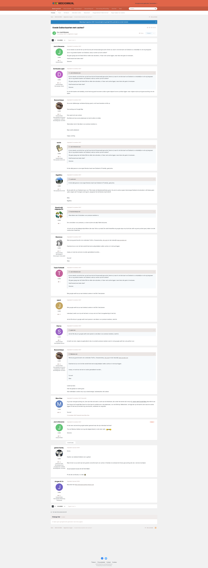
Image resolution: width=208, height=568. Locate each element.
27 (60, 223)
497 (60, 251)
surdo (59, 142)
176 (60, 189)
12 (59, 281)
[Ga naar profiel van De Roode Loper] (59, 74)
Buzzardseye (59, 100)
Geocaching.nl (78, 8)
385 (60, 412)
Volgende (60, 40)
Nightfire (59, 175)
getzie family (59, 448)
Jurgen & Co (59, 481)
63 (60, 340)
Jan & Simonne (59, 46)
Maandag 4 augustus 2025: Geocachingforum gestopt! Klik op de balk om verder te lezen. (104, 22)
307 (60, 314)
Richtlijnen (66, 12)
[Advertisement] (99, 543)
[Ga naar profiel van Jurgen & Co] (59, 487)
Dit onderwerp (148, 8)
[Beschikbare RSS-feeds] (155, 528)
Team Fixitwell (59, 268)
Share (141, 33)
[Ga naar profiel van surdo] (59, 148)
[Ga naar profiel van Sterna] (59, 331)
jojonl (59, 300)
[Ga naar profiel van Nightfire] (59, 180)
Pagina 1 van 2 (71, 40)
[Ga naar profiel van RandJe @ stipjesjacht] (59, 215)
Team (59, 12)
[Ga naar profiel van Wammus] (59, 242)
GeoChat (114, 8)
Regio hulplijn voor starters (118, 12)
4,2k (59, 82)
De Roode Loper (59, 69)
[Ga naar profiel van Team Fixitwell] (59, 273)
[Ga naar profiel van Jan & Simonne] (54, 33)
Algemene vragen (73, 34)
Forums (53, 12)
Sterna (58, 326)
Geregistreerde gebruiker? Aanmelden (146, 3)
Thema (93, 562)
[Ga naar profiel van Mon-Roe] (59, 404)
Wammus (58, 237)
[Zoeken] (155, 8)
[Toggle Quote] (69, 73)
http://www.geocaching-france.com (84, 484)
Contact (109, 562)
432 (60, 114)
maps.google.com (121, 240)
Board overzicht (56, 8)
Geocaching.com (88, 8)
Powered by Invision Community (104, 565)
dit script (105, 240)
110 (60, 60)
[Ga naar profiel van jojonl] (59, 305)
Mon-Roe (59, 398)
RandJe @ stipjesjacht (59, 208)
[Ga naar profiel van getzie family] (59, 453)
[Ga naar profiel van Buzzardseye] (59, 105)
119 (60, 156)
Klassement (87, 12)
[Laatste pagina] (65, 40)
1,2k (60, 462)
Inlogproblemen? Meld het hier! (100, 12)
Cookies (114, 562)
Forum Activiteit (67, 8)
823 (60, 495)
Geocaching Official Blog (102, 8)
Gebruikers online (76, 12)
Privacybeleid (101, 562)
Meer (120, 8)
